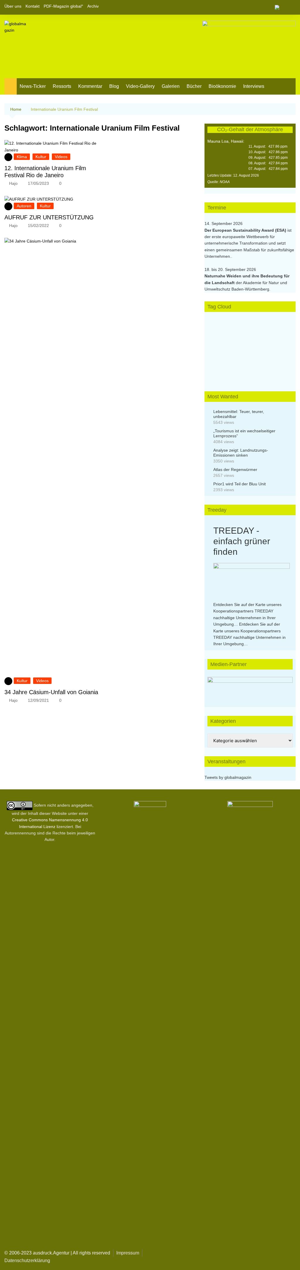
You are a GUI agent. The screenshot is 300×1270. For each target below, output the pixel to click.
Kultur (40, 156)
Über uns (12, 6)
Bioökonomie (222, 86)
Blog (114, 86)
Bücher (194, 86)
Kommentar (90, 86)
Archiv (93, 6)
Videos (61, 156)
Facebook (271, 7)
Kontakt (32, 6)
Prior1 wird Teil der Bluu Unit (239, 484)
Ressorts (62, 86)
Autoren (24, 206)
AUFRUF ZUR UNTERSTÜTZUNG (49, 217)
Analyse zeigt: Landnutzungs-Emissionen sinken (240, 453)
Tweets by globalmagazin (227, 777)
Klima (22, 156)
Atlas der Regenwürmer (235, 469)
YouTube (291, 7)
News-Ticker (33, 86)
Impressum (127, 1252)
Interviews (253, 86)
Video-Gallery (140, 86)
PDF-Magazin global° (63, 6)
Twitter (281, 7)
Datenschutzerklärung (27, 1260)
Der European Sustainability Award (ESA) (245, 230)
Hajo (13, 183)
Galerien (171, 86)
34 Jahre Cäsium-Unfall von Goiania (51, 692)
